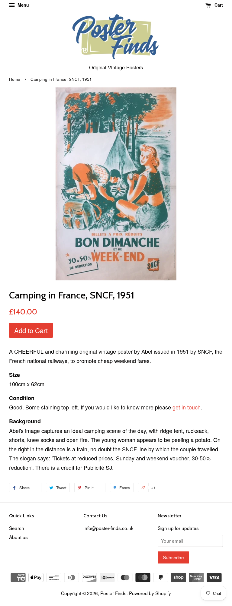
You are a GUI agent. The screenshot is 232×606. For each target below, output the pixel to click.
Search (16, 528)
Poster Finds (113, 593)
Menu (22, 5)
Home (14, 79)
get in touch (186, 407)
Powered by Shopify (150, 593)
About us (18, 537)
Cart (218, 5)
